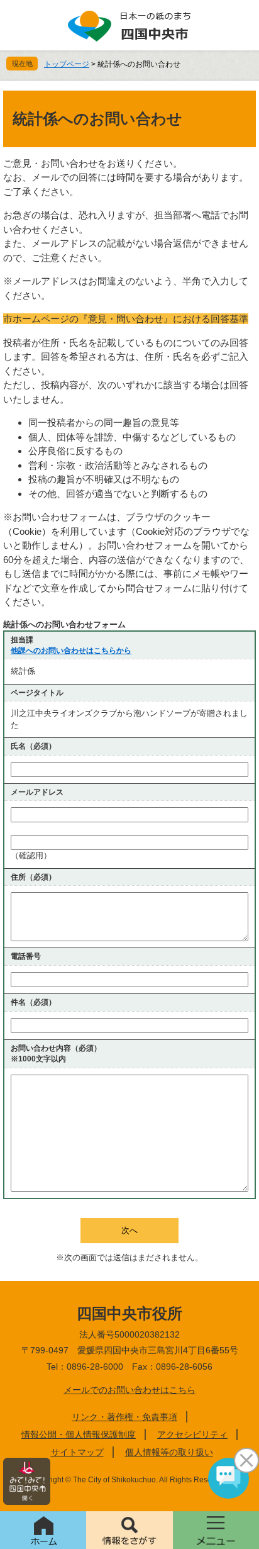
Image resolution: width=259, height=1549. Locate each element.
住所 (33, 877)
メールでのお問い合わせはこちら (129, 1390)
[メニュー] (216, 1530)
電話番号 (26, 956)
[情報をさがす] (129, 1530)
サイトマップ (77, 1452)
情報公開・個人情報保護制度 (78, 1434)
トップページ (66, 64)
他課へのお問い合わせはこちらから (71, 650)
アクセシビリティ (192, 1434)
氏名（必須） (33, 746)
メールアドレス (37, 792)
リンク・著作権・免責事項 (124, 1417)
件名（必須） (33, 1002)
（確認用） (31, 855)
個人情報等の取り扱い (169, 1452)
